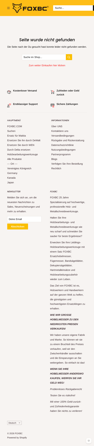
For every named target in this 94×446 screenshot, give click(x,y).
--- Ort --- (12, 163)
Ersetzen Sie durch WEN (20, 145)
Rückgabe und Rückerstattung (67, 140)
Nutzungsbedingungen (63, 149)
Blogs (54, 159)
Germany (12, 173)
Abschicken (17, 226)
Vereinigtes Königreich (19, 168)
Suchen (11, 131)
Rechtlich (56, 168)
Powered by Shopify (17, 437)
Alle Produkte (14, 159)
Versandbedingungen (62, 135)
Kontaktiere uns (59, 131)
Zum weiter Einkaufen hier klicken (47, 65)
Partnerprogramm (61, 154)
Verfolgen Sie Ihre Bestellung (67, 163)
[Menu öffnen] (8, 8)
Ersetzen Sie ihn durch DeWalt (23, 140)
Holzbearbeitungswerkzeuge (22, 154)
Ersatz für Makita (16, 135)
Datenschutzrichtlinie (62, 145)
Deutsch (12, 423)
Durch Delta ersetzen (18, 149)
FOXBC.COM (14, 126)
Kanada (11, 177)
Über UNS (56, 126)
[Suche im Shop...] (69, 57)
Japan (10, 182)
